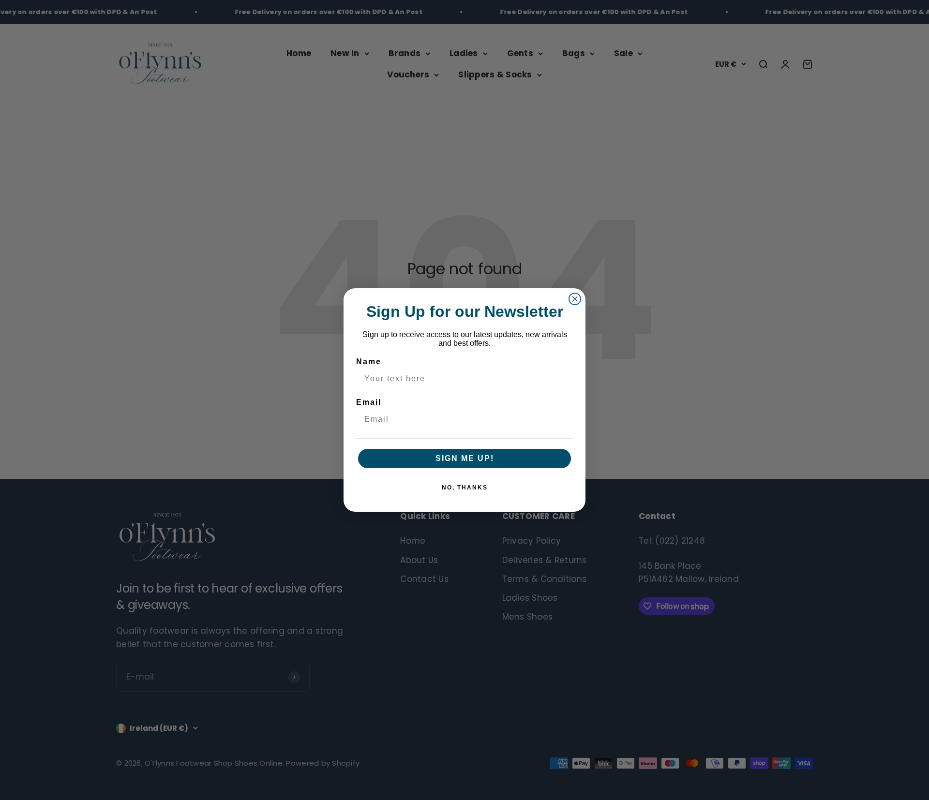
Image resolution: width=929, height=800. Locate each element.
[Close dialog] (575, 299)
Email (368, 402)
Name (368, 361)
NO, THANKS (465, 487)
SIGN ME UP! (464, 458)
